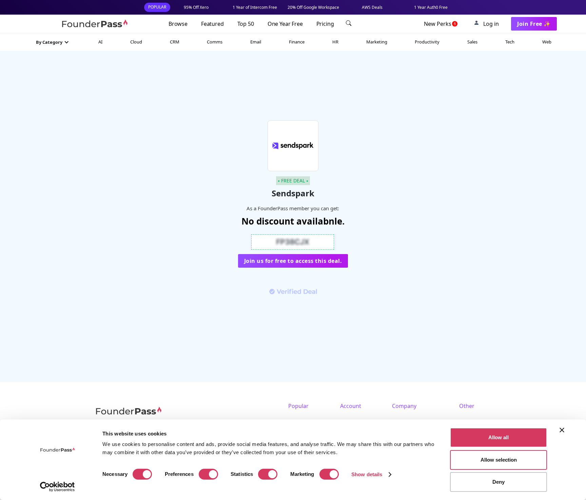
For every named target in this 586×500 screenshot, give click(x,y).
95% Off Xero (196, 7)
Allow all (498, 437)
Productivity (427, 42)
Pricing (325, 24)
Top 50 (245, 24)
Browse (178, 24)
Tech (509, 42)
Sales (472, 42)
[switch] (208, 474)
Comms (214, 42)
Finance (297, 42)
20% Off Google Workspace (313, 7)
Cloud (136, 42)
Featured (212, 24)
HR (335, 42)
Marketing (376, 42)
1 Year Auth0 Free (431, 7)
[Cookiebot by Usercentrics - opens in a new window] (57, 487)
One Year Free (285, 24)
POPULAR (157, 7)
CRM (174, 42)
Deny (498, 482)
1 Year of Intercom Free (255, 7)
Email (255, 42)
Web (546, 42)
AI (100, 42)
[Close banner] (562, 430)
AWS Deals (372, 7)
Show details (366, 474)
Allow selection (499, 460)
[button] (52, 42)
